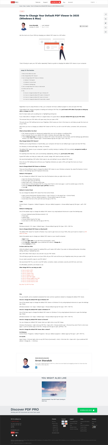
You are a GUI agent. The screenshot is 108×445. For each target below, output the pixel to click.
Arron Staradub (33, 25)
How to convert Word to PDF (30, 281)
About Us (94, 421)
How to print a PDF (27, 270)
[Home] (14, 2)
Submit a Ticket (73, 423)
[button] (94, 2)
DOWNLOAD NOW (86, 410)
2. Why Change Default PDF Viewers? (29, 75)
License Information (84, 421)
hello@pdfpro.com (15, 429)
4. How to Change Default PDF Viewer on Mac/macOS (33, 86)
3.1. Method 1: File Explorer (29, 80)
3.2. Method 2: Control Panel (29, 82)
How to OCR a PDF (27, 271)
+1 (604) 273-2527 (15, 421)
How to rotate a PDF (28, 273)
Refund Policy (83, 430)
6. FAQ (22, 90)
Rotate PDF (55, 427)
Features (38, 2)
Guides (28, 6)
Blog (24, 6)
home (20, 6)
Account (70, 2)
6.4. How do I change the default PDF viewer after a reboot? (36, 99)
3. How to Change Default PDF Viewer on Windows (32, 77)
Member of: (94, 425)
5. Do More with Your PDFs (27, 88)
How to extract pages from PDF (31, 278)
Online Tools (55, 423)
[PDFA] (94, 427)
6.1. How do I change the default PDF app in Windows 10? (35, 92)
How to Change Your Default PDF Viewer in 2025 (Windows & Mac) (47, 6)
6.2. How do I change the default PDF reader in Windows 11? (36, 95)
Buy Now (21, 284)
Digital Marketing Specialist (42, 358)
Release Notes (73, 427)
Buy (64, 2)
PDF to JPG (55, 430)
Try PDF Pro (54, 2)
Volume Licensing (74, 429)
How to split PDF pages (28, 276)
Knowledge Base (73, 421)
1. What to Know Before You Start (28, 73)
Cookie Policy (83, 427)
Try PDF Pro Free (29, 284)
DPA (81, 423)
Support (45, 2)
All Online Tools (55, 432)
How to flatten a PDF (28, 275)
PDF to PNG (55, 429)
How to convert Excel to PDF (30, 280)
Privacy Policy (83, 429)
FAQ (71, 425)
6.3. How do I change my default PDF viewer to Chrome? (35, 97)
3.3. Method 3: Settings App (29, 84)
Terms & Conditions (84, 425)
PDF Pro (54, 421)
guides (22, 11)
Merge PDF (55, 425)
